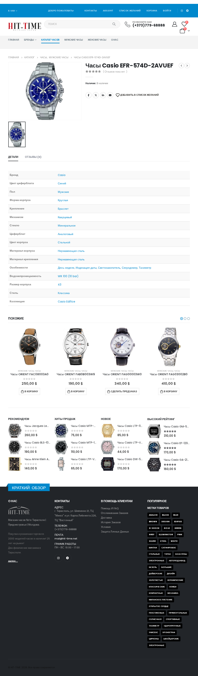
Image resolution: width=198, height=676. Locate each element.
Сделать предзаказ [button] (124, 391)
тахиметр (154, 625)
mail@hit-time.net (66, 538)
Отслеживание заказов (114, 513)
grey (151, 534)
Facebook (88, 95)
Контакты (90, 10)
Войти (167, 10)
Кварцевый (65, 217)
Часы (38, 370)
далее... (13, 561)
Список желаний (130, 10)
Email (110, 95)
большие (166, 567)
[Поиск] (114, 24)
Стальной (64, 242)
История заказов (111, 522)
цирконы (154, 638)
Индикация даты (86, 268)
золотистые (156, 580)
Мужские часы (73, 39)
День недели (66, 268)
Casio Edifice (66, 301)
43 (59, 284)
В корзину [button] (31, 391)
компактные (156, 593)
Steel (163, 541)
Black (165, 515)
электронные (156, 645)
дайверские (155, 573)
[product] (29, 346)
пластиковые (156, 612)
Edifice (178, 521)
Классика (64, 293)
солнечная (155, 619)
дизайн (171, 573)
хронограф (168, 632)
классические (157, 586)
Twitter (96, 95)
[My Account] (175, 24)
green (177, 528)
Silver (152, 541)
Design (165, 521)
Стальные (154, 554)
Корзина (152, 10)
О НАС (114, 39)
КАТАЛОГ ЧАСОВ (50, 39)
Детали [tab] (13, 157)
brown (153, 521)
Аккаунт (108, 10)
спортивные (173, 619)
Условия (106, 527)
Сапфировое (168, 547)
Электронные (156, 560)
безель (153, 567)
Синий (62, 183)
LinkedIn (103, 95)
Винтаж (153, 547)
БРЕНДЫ (29, 39)
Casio (61, 175)
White (174, 541)
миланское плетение (160, 599)
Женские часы (97, 39)
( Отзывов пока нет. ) (115, 71)
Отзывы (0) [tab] (33, 157)
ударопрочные (172, 625)
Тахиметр (145, 268)
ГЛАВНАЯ (13, 39)
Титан (167, 554)
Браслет (63, 209)
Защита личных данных (115, 531)
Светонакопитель (109, 268)
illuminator (166, 534)
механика (172, 593)
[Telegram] (187, 10)
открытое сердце (159, 606)
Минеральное (67, 225)
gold (167, 528)
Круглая (63, 200)
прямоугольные (178, 612)
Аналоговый (65, 234)
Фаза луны (181, 554)
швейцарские (171, 638)
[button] (181, 318)
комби (172, 586)
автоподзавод (177, 560)
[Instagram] (181, 10)
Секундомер (130, 268)
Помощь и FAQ (110, 508)
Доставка (106, 518)
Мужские (63, 192)
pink (179, 534)
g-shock (154, 528)
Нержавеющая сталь (71, 251)
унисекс (153, 632)
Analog (153, 515)
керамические (175, 580)
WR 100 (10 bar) (68, 276)
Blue (175, 515)
